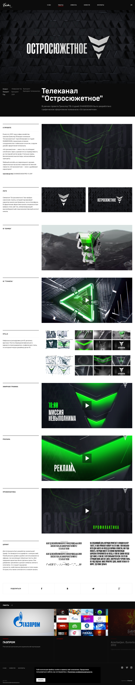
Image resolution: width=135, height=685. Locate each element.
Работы (60, 5)
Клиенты (74, 5)
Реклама (5, 638)
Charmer (129, 680)
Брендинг (15, 92)
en (131, 5)
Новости (87, 5)
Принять (41, 680)
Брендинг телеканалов (31, 91)
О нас (49, 5)
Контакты (100, 5)
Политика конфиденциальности (11, 682)
